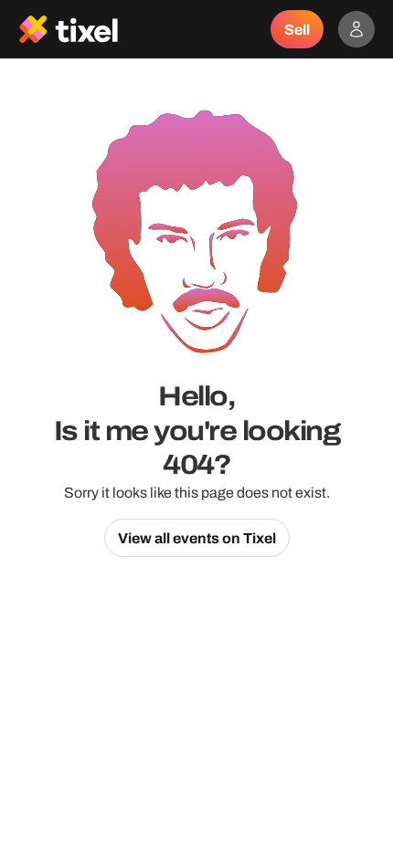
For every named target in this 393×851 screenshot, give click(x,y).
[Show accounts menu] (356, 29)
